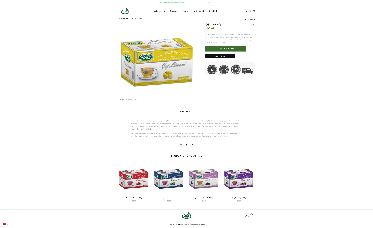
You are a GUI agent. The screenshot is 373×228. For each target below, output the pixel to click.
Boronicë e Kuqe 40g (134, 198)
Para (251, 19)
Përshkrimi (185, 112)
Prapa (245, 19)
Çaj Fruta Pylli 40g (239, 198)
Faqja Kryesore (159, 11)
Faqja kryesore (123, 18)
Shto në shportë (225, 49)
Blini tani (209, 3)
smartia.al (181, 224)
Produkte (173, 11)
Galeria (185, 11)
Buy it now (220, 56)
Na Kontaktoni (198, 11)
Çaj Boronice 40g (169, 198)
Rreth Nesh (213, 11)
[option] (134, 184)
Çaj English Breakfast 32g (204, 198)
